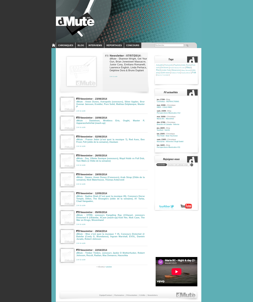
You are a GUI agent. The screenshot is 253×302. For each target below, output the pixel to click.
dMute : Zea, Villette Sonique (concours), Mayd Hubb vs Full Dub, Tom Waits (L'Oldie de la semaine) (110, 159)
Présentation (131, 295)
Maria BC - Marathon (165, 119)
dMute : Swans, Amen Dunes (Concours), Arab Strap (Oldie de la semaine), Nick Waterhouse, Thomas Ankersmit (110, 178)
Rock (158, 70)
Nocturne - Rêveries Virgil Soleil (170, 142)
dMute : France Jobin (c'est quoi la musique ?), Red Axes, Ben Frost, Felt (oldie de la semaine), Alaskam (110, 140)
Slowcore (176, 70)
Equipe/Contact (105, 295)
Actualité (159, 65)
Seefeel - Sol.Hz (163, 130)
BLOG (81, 45)
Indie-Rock (186, 65)
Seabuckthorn (186, 73)
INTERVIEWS (95, 45)
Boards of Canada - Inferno (168, 124)
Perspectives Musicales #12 (168, 113)
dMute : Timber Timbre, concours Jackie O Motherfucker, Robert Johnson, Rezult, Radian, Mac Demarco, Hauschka (110, 254)
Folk (194, 72)
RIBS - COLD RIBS (164, 107)
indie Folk (166, 70)
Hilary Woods (185, 70)
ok (192, 165)
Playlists (177, 65)
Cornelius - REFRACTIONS (168, 102)
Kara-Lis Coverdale (163, 75)
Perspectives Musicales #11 (168, 147)
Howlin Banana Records (177, 67)
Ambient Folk (175, 73)
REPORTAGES (114, 45)
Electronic (165, 68)
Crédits (142, 295)
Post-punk (168, 65)
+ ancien (108, 267)
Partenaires (119, 295)
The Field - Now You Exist (167, 136)
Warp (188, 67)
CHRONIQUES (65, 45)
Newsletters (153, 295)
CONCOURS (132, 45)
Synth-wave (165, 73)
